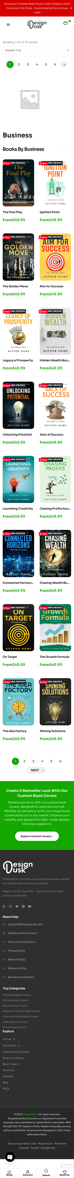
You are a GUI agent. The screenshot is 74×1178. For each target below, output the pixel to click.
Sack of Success (51, 434)
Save (7, 163)
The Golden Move (15, 286)
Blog (5, 1082)
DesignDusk (30, 1114)
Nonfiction (9, 1045)
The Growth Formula (54, 657)
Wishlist (65, 1175)
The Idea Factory (15, 731)
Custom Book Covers (16, 1051)
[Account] (27, 1172)
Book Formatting (13, 1058)
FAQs (6, 1088)
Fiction (7, 1039)
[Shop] (9, 1172)
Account (28, 1175)
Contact (8, 1076)
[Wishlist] (64, 1172)
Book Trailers (11, 1064)
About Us (8, 1070)
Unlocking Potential (17, 434)
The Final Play (12, 212)
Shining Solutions (53, 731)
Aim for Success (51, 286)
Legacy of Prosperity (18, 360)
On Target (10, 657)
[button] (37, 1039)
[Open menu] (8, 25)
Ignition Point (50, 212)
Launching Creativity (18, 508)
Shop (9, 1175)
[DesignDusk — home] (37, 24)
